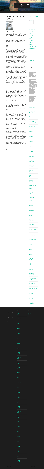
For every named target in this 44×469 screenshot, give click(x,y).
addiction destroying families (14, 149)
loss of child (30, 87)
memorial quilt (30, 215)
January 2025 (18, 329)
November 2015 (19, 450)
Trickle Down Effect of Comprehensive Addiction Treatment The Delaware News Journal (33, 29)
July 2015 (18, 455)
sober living (30, 264)
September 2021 (19, 372)
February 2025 (18, 328)
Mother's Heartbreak (22, 4)
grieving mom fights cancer (32, 181)
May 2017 (18, 431)
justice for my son (31, 201)
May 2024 (18, 337)
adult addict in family (31, 73)
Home (7, 11)
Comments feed (29, 314)
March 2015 (18, 460)
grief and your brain (31, 157)
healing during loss (31, 192)
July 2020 (18, 386)
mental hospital (30, 219)
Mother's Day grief (31, 230)
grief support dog (31, 170)
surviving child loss (31, 279)
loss (35, 86)
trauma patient (30, 294)
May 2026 (18, 313)
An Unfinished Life (31, 61)
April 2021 (18, 378)
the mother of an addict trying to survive (33, 288)
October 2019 (18, 397)
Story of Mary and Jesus (31, 273)
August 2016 (18, 440)
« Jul (7, 321)
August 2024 (18, 334)
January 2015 (18, 461)
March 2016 (18, 445)
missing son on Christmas (31, 220)
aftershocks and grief (31, 112)
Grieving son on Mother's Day (32, 189)
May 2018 (18, 417)
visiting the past (30, 299)
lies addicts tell (30, 204)
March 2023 (18, 352)
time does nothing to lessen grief (32, 289)
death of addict (30, 132)
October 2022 (18, 358)
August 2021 (18, 373)
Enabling (27, 11)
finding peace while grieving (32, 152)
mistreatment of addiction (31, 224)
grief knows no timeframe (31, 161)
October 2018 (18, 412)
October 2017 (18, 426)
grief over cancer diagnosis (32, 165)
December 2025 (19, 318)
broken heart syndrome (31, 121)
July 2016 (18, 441)
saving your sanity (31, 258)
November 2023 (19, 343)
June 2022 (18, 362)
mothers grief (30, 90)
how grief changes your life (31, 197)
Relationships (30, 11)
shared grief (30, 263)
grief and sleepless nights (31, 156)
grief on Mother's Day (31, 83)
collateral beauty (30, 127)
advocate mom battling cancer (32, 108)
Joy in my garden (30, 200)
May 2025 (18, 324)
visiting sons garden (31, 298)
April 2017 (18, 432)
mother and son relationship (32, 89)
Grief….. (30, 64)
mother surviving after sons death (32, 229)
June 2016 (18, 442)
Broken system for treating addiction (33, 122)
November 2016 (19, 437)
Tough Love (34, 11)
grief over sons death (31, 166)
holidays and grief (31, 84)
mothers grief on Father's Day (32, 235)
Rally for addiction (31, 250)
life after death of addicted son (32, 206)
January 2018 (18, 422)
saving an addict (30, 255)
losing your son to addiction (32, 86)
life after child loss (31, 205)
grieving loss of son (31, 180)
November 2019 (19, 396)
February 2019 (18, 407)
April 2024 (18, 338)
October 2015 (18, 451)
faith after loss (30, 147)
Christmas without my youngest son (32, 126)
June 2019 (18, 402)
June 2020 (18, 387)
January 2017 (18, 436)
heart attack (30, 193)
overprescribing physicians (32, 245)
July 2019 (18, 401)
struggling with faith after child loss (32, 278)
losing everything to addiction (33, 85)
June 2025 (18, 323)
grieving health (30, 175)
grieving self (30, 188)
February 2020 (18, 392)
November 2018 (19, 411)
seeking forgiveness (31, 260)
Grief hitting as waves (31, 160)
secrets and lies (30, 259)
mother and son (30, 88)
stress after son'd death (31, 274)
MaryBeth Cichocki (13, 19)
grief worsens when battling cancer (32, 171)
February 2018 (18, 421)
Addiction (35, 72)
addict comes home (9, 149)
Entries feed (29, 313)
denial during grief (31, 136)
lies (29, 85)
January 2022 (18, 367)
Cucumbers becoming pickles (32, 131)
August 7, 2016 (8, 19)
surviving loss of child (31, 100)
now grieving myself (31, 240)
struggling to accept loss (31, 99)
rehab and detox (30, 253)
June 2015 (18, 456)
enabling (30, 146)
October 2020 (18, 383)
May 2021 (18, 377)
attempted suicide (31, 116)
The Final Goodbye (24, 155)
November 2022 (19, 357)
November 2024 (19, 332)
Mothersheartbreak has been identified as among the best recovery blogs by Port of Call (33, 54)
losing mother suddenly (31, 210)
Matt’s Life (10, 11)
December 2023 (19, 342)
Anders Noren (34, 466)
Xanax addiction (30, 101)
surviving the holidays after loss (32, 284)
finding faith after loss (31, 150)
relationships (30, 254)
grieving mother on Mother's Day (32, 185)
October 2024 (18, 333)
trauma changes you (31, 293)
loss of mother (30, 214)
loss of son (33, 87)
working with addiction (31, 303)
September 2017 (19, 427)
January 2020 (18, 393)
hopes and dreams (35, 84)
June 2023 (18, 348)
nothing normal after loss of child (32, 239)
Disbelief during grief (31, 141)
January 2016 (18, 447)
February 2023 (18, 353)
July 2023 (18, 347)
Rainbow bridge (30, 249)
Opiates (19, 11)
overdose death (30, 244)
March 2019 (18, 406)
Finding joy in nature (31, 151)
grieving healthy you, (31, 176)
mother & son (30, 225)
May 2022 (18, 363)
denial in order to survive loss (32, 137)
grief (29, 155)
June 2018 (18, 416)
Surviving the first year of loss (32, 283)
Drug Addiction (15, 11)
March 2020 (18, 391)
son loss (30, 265)
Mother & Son (22, 11)
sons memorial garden (31, 269)
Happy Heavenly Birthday (31, 59)
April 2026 (18, 314)
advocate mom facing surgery (32, 111)
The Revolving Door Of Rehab (9, 155)
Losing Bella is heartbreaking (32, 209)
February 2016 (18, 446)
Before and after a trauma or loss (32, 117)
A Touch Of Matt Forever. (31, 60)
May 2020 (18, 388)
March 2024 (18, 339)
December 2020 (19, 382)
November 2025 (19, 319)
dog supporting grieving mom (32, 142)
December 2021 (19, 368)
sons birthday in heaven (31, 268)
